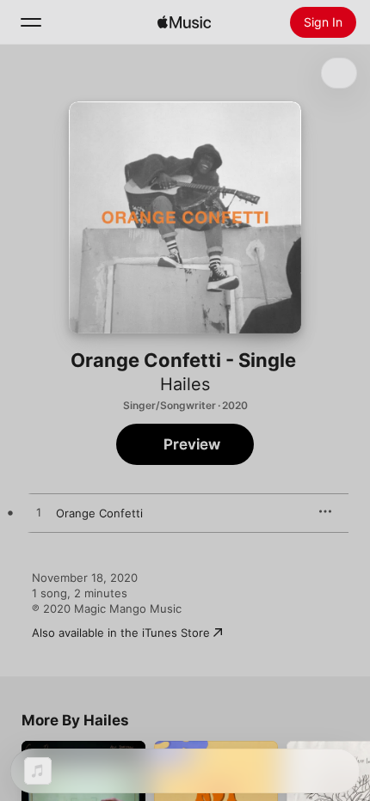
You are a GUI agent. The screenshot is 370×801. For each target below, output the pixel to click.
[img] (184, 22)
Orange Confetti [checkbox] (99, 513)
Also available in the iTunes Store (121, 632)
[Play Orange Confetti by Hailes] (39, 513)
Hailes (185, 384)
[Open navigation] (31, 22)
